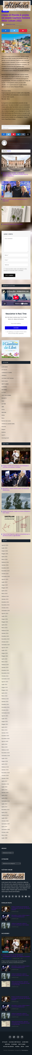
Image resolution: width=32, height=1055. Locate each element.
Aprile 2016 (4, 789)
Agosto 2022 (5, 681)
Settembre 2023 (6, 644)
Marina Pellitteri (10, 24)
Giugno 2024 (5, 619)
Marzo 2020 (4, 747)
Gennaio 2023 (5, 667)
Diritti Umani (5, 381)
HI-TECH (4, 392)
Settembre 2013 (6, 801)
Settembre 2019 (6, 755)
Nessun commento (7, 26)
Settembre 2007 (6, 823)
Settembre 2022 (6, 678)
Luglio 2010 (4, 818)
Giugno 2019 (5, 761)
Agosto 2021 (5, 715)
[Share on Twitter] (6, 30)
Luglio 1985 (4, 838)
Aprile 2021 (4, 727)
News (3, 418)
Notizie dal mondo (6, 420)
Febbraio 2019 (5, 767)
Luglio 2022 (4, 684)
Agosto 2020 (5, 741)
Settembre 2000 (6, 829)
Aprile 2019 (4, 764)
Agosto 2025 (5, 579)
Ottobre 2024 (5, 607)
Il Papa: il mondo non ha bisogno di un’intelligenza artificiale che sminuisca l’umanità (16, 466)
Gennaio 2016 (5, 792)
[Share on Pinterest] (23, 30)
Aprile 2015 (4, 795)
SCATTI (3, 435)
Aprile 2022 (4, 693)
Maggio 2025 (5, 587)
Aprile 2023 (4, 659)
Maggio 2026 (5, 553)
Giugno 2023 (5, 653)
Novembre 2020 (5, 738)
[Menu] (3, 6)
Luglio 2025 (4, 582)
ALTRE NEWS (5, 367)
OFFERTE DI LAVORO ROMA (8, 423)
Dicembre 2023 (5, 636)
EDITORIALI (4, 389)
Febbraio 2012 (5, 815)
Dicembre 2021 (5, 704)
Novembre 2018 (5, 772)
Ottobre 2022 (5, 676)
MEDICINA (4, 412)
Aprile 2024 (4, 624)
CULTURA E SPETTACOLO (8, 378)
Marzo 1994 (4, 835)
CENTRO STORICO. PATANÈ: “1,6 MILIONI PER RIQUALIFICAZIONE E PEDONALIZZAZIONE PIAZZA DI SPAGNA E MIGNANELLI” (15, 174)
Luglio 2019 (4, 758)
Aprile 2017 (4, 781)
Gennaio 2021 (5, 732)
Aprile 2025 (4, 590)
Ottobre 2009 (5, 821)
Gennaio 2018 (5, 778)
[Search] (29, 6)
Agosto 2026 (5, 545)
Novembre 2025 (5, 570)
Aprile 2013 (4, 806)
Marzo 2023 (4, 661)
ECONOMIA (4, 386)
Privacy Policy (15, 333)
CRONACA (4, 375)
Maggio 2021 (5, 724)
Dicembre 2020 (5, 735)
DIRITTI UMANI (5, 384)
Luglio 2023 (4, 650)
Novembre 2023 (5, 639)
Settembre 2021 (6, 713)
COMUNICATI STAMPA (7, 372)
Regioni (3, 429)
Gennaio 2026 (5, 565)
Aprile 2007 (4, 826)
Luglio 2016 (4, 786)
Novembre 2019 (5, 752)
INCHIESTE (4, 398)
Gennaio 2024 (5, 633)
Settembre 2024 (6, 610)
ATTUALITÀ (4, 369)
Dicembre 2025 (5, 568)
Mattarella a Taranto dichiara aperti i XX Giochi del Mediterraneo (16, 489)
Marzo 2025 (4, 593)
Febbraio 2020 (5, 750)
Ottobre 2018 (5, 775)
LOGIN (27, 1046)
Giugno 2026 (5, 550)
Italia (3, 401)
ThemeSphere (24, 1050)
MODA (3, 415)
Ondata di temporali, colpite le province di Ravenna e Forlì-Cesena (16, 512)
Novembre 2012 (5, 809)
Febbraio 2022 (5, 698)
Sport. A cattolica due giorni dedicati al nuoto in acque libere (15, 200)
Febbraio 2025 (5, 596)
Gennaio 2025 (5, 599)
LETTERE (4, 403)
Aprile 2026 (4, 556)
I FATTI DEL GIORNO (6, 395)
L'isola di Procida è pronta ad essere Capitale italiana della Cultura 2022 (15, 127)
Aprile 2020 (4, 744)
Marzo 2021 (4, 730)
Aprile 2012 (4, 812)
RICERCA (4, 432)
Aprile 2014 (4, 798)
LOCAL (3, 409)
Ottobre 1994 (5, 832)
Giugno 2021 (5, 721)
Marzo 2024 (4, 627)
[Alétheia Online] (17, 6)
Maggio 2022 (5, 690)
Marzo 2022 (4, 695)
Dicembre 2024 (5, 602)
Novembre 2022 (5, 673)
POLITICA (4, 426)
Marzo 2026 (4, 559)
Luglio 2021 (4, 718)
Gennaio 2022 (5, 701)
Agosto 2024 (5, 613)
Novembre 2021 (5, 707)
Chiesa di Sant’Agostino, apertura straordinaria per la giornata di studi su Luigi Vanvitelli (16, 534)
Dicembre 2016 (5, 784)
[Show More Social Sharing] (28, 30)
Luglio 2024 (4, 616)
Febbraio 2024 (5, 630)
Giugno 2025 (5, 585)
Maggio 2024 (5, 622)
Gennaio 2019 (5, 769)
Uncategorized (5, 438)
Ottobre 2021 (5, 710)
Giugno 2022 (5, 687)
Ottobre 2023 (5, 641)
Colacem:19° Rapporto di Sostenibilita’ (13, 224)
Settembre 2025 (6, 576)
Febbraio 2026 (5, 562)
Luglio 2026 (4, 548)
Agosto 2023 (5, 647)
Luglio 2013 (4, 803)
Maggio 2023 (5, 656)
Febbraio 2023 (5, 664)
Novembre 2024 (5, 604)
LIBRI (3, 406)
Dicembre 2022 (5, 670)
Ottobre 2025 (5, 573)
